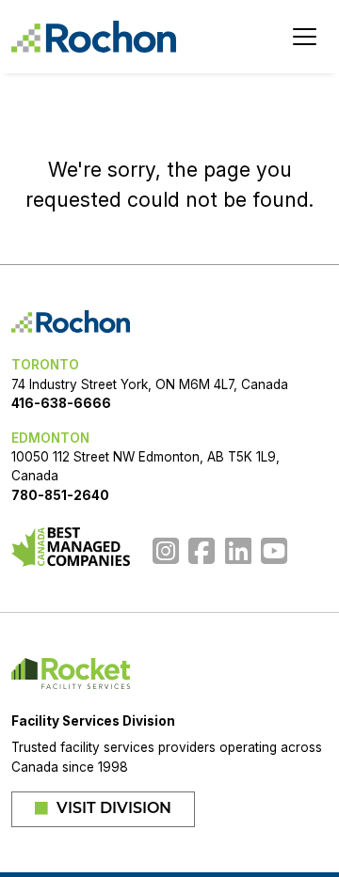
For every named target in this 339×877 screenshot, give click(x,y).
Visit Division (112, 809)
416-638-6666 (61, 403)
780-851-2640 (60, 495)
